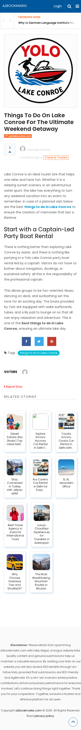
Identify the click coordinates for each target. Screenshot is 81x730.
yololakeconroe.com (20, 136)
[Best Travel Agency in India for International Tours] (15, 513)
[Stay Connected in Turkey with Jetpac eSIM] (15, 467)
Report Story (14, 387)
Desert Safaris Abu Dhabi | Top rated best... (15, 439)
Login (58, 6)
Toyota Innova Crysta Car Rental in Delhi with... (66, 441)
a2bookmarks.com (28, 710)
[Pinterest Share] (51, 341)
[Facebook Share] (26, 341)
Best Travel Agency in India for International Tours (15, 532)
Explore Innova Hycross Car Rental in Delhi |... (40, 441)
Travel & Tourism (56, 157)
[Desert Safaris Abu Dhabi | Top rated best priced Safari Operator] (15, 421)
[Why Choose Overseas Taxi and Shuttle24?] (15, 562)
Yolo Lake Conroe (38, 150)
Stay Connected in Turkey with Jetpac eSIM (15, 486)
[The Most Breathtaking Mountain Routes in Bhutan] (41, 562)
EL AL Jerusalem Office (66, 483)
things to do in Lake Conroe (38, 353)
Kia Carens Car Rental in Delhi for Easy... (40, 485)
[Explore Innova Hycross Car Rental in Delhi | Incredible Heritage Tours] (41, 421)
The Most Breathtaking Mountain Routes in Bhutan (41, 581)
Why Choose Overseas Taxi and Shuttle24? (14, 581)
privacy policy (44, 716)
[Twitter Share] (39, 341)
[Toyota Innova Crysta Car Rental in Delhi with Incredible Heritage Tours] (66, 421)
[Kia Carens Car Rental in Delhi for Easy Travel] (41, 467)
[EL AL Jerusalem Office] (66, 467)
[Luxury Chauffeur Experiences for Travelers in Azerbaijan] (42, 513)
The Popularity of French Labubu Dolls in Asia (49, 23)
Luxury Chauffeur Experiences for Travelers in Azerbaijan (42, 534)
